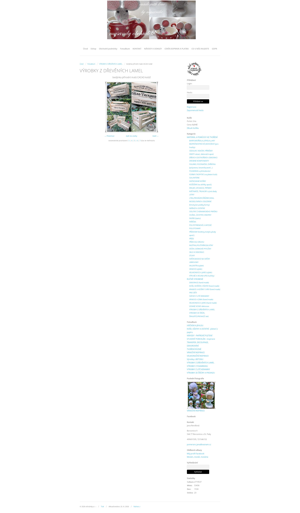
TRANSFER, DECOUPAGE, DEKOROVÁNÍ (197, 344)
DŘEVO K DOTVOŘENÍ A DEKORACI (203, 157)
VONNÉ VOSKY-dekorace (199, 306)
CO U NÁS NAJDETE (200, 48)
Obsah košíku (193, 128)
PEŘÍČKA (192, 222)
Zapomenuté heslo (195, 110)
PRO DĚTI (193, 292)
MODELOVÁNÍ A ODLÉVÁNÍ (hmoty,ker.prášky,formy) (200, 203)
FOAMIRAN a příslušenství (199, 171)
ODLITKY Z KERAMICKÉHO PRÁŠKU (203, 211)
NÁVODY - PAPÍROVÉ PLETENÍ (199, 335)
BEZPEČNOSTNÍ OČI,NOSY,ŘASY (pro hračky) (203, 145)
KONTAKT (137, 48)
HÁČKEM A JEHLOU (195, 325)
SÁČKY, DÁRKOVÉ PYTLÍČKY (200, 249)
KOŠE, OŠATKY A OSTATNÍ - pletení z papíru (202, 331)
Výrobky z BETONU (195, 359)
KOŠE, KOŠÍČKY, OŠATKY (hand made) (204, 286)
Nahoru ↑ (137, 506)
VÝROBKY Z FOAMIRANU (197, 366)
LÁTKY (191, 194)
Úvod (85, 48)
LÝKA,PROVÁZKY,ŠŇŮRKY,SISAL (201, 198)
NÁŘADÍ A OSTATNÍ (197, 208)
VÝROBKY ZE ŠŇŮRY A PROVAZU (201, 372)
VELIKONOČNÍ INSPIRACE (198, 356)
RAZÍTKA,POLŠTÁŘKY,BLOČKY (201, 245)
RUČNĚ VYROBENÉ (195, 279)
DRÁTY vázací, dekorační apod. (201, 154)
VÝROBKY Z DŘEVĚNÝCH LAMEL (110, 64)
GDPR (214, 48)
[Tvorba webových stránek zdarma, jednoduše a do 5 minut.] (96, 506)
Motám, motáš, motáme (197, 457)
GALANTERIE (194, 178)
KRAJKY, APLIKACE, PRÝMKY (200, 188)
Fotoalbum (125, 48)
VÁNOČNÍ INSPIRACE (196, 352)
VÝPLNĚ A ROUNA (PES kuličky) (201, 276)
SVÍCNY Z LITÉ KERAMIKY (199, 296)
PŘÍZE (191, 238)
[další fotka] (179, 107)
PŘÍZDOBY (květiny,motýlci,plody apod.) (202, 233)
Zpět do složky (131, 136)
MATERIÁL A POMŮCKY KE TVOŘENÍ (202, 137)
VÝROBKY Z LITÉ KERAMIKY (198, 369)
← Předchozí (109, 136)
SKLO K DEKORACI (196, 252)
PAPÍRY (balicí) (195, 218)
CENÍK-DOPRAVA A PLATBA (177, 48)
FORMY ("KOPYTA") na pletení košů (203, 174)
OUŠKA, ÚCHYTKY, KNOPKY (200, 215)
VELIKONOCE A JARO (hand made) (203, 303)
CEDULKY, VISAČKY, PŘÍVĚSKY (201, 151)
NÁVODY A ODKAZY (153, 48)
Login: (189, 83)
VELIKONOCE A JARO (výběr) (200, 272)
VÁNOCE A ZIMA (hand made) (201, 299)
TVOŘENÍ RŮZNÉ (194, 349)
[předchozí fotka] (83, 107)
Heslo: (189, 92)
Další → (156, 136)
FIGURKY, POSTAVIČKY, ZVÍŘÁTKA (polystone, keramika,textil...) (202, 166)
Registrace (191, 107)
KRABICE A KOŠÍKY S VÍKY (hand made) (204, 289)
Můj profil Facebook (195, 453)
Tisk (102, 506)
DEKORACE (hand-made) (199, 282)
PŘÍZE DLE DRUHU (196, 242)
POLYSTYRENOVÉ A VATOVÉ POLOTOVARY (200, 227)
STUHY (192, 255)
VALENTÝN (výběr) (196, 265)
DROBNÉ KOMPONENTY (199, 161)
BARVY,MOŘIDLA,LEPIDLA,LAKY (202, 140)
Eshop (93, 48)
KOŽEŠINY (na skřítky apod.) (200, 184)
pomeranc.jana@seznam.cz (199, 444)
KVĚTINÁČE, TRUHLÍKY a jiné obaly (203, 191)
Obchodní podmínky (108, 48)
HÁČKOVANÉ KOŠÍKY (197, 181)
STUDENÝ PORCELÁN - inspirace (201, 339)
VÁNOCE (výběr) (195, 269)
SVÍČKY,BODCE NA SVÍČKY (199, 259)
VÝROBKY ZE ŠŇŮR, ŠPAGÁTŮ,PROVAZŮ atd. (199, 314)
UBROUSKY (193, 262)
